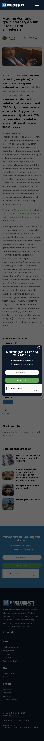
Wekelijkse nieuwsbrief (23, 364)
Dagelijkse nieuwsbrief (23, 361)
